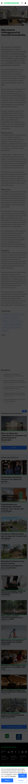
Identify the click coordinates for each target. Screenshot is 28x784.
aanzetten (13, 776)
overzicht (9, 774)
